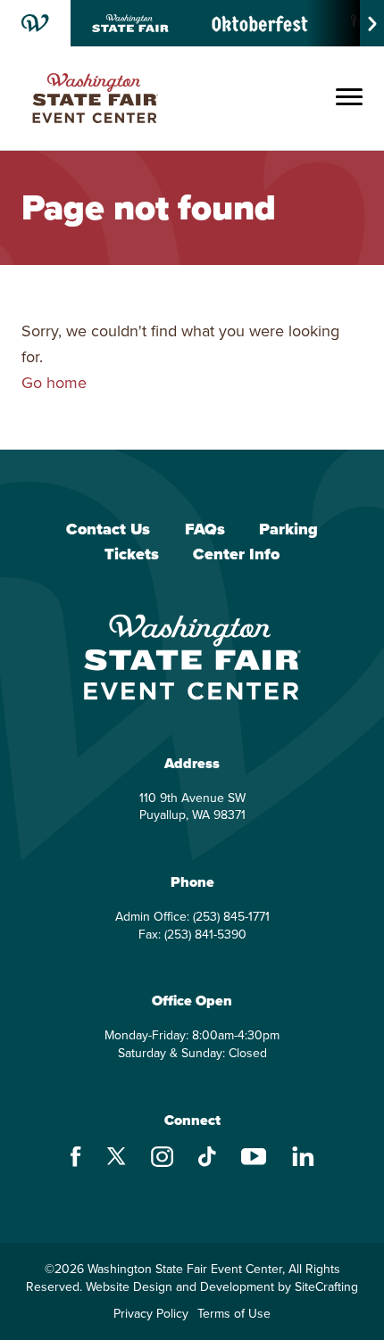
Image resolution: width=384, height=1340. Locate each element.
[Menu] (349, 98)
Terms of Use (234, 1314)
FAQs (205, 530)
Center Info (236, 555)
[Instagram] (162, 1158)
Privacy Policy (150, 1314)
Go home (54, 382)
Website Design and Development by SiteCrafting (222, 1287)
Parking (288, 530)
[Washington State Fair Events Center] (95, 98)
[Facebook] (76, 1158)
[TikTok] (207, 1158)
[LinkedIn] (303, 1158)
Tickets (131, 555)
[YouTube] (254, 1159)
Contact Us (108, 530)
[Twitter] (116, 1158)
